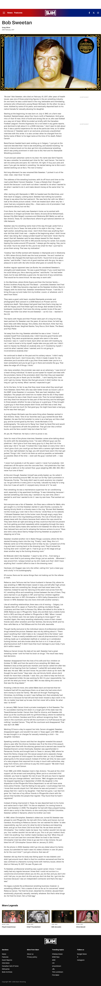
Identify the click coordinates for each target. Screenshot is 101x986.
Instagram (81, 960)
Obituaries (5, 969)
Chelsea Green (57, 954)
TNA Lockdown (57, 972)
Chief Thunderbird (33, 927)
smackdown (56, 966)
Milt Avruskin (56, 927)
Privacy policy (32, 957)
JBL (53, 969)
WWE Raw (55, 957)
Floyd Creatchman (9, 927)
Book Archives (7, 972)
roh (53, 963)
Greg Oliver (6, 27)
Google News (82, 954)
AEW (53, 960)
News (10, 13)
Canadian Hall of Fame (10, 966)
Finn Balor (55, 975)
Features (18, 13)
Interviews (5, 963)
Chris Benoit (80, 927)
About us (30, 954)
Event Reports (7, 960)
